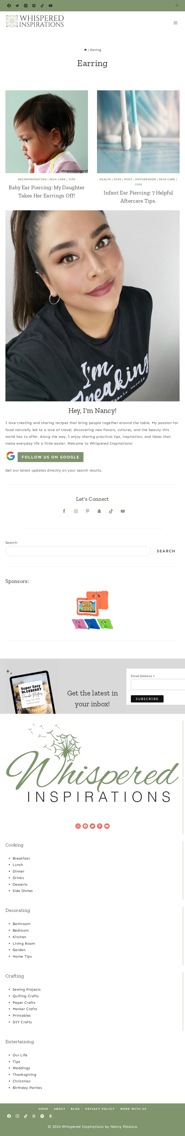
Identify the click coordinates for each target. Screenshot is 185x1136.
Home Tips (22, 956)
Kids (117, 179)
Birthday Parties (27, 1088)
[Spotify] (42, 1116)
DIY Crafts (22, 1022)
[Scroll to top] (174, 1118)
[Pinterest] (33, 5)
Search (11, 542)
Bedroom (21, 930)
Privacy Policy (100, 1108)
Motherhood (145, 179)
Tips (72, 179)
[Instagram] (25, 5)
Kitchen (19, 937)
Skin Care (57, 179)
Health (105, 179)
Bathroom (21, 924)
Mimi (128, 179)
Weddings (21, 1068)
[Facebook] (9, 5)
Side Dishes (23, 891)
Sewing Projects (27, 989)
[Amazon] (50, 1116)
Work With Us (133, 1108)
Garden (19, 950)
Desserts (20, 884)
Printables (22, 1015)
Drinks (18, 878)
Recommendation (32, 179)
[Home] (85, 50)
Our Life (20, 1055)
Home (44, 1108)
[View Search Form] (177, 5)
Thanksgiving (24, 1074)
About (59, 1108)
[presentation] (46, 131)
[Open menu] (175, 22)
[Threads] (33, 1116)
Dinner (18, 871)
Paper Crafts (24, 1002)
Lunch (18, 865)
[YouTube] (50, 5)
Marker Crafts (25, 1009)
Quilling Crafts (26, 996)
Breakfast (21, 858)
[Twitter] (17, 5)
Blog (75, 1108)
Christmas (21, 1081)
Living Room (24, 943)
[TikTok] (42, 5)
